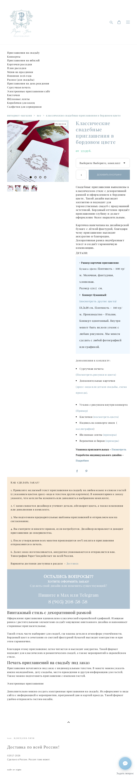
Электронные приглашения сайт (28, 91)
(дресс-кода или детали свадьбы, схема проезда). (101, 390)
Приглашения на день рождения (28, 83)
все (39, 115)
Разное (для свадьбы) (20, 79)
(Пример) (82, 410)
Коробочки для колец (21, 102)
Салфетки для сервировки (24, 106)
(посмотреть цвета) (106, 417)
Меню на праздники (20, 72)
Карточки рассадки (19, 64)
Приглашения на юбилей (23, 60)
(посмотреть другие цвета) (97, 301)
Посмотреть (119, 449)
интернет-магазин (19, 115)
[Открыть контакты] (125, 763)
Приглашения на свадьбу (23, 52)
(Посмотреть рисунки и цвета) (96, 374)
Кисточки (13, 95)
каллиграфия (84, 428)
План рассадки (16, 68)
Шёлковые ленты (18, 99)
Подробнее (82, 460)
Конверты (14, 56)
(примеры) (110, 434)
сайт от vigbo (14, 770)
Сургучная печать (19, 87)
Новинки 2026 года (19, 75)
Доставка (72, 563)
